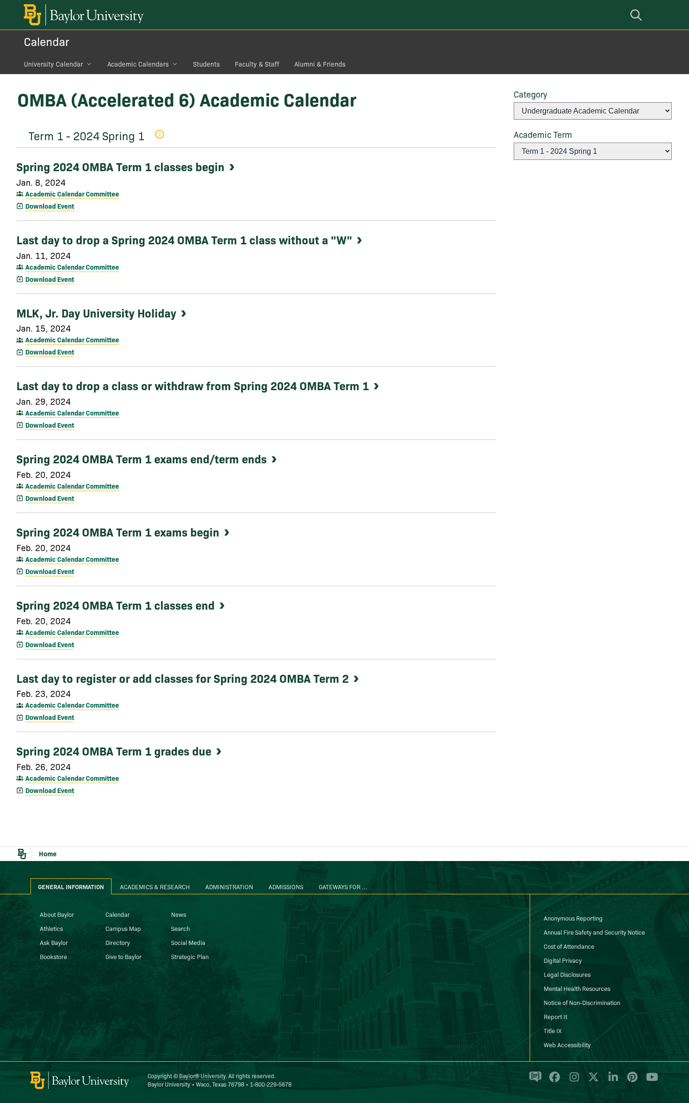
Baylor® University (202, 1076)
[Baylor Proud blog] (533, 1081)
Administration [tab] (229, 886)
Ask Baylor (54, 942)
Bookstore (53, 956)
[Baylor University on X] (591, 1081)
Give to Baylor (123, 956)
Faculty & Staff (257, 63)
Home (48, 853)
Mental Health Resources (577, 988)
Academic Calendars (138, 63)
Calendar (46, 41)
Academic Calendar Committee (72, 193)
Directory (117, 942)
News (178, 914)
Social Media (188, 942)
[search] (637, 15)
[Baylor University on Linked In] (611, 1081)
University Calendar (53, 63)
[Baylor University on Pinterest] (630, 1081)
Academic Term (543, 134)
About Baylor (57, 914)
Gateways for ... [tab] (343, 886)
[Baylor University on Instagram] (572, 1081)
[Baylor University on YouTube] (650, 1081)
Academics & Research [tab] (155, 886)
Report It (555, 1016)
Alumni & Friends (319, 63)
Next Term (159, 135)
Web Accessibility (567, 1044)
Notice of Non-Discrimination (582, 1002)
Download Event (49, 206)
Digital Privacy (563, 960)
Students (206, 63)
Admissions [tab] (286, 886)
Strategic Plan (190, 956)
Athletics (51, 928)
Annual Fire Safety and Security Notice (594, 932)
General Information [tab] (71, 886)
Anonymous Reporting (573, 918)
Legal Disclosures (567, 974)
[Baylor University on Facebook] (552, 1081)
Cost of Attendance (569, 946)
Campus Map (123, 928)
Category (530, 94)
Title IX (553, 1030)
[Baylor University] (82, 15)
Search (180, 928)
